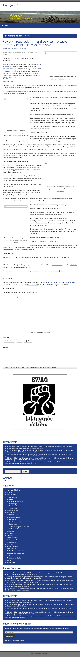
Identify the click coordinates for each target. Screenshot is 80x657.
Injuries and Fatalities (16, 501)
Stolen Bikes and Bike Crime (16, 551)
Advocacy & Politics (13, 490)
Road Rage (13, 504)
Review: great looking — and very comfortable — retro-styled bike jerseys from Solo (36, 43)
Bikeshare (10, 531)
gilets (7, 267)
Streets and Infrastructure (15, 553)
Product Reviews (15, 367)
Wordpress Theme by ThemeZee (40, 653)
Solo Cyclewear (51, 367)
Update (9, 560)
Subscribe (9, 636)
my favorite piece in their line (20, 271)
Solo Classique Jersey (53, 282)
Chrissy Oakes (12, 577)
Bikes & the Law (12, 515)
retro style (42, 367)
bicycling (28, 367)
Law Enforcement (15, 522)
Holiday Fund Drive (13, 540)
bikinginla (15, 48)
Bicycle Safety (11, 494)
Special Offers (11, 549)
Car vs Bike (13, 497)
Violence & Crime (15, 529)
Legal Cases (13, 524)
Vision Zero (13, 508)
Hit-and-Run (13, 519)
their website (70, 282)
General (9, 535)
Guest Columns (12, 538)
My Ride (10, 544)
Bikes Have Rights (15, 517)
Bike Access (13, 556)
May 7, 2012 (7, 48)
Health (11, 499)
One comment (23, 48)
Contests (10, 533)
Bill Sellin (10, 588)
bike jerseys (35, 367)
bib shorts (73, 265)
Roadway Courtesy (15, 506)
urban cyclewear (57, 265)
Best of (9, 492)
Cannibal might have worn (11, 87)
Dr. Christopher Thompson (20, 527)
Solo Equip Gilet (32, 285)
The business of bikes (14, 558)
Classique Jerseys (9, 69)
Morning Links (11, 542)
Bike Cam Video (12, 510)
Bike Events (11, 512)
